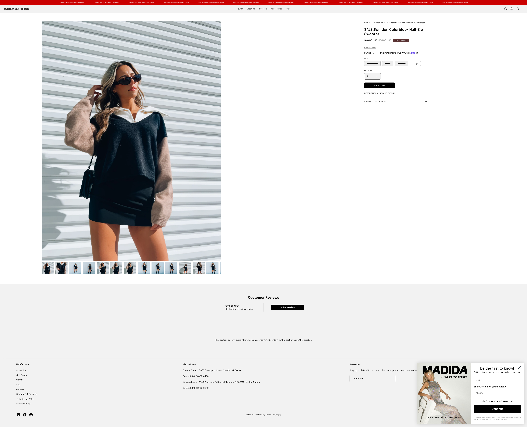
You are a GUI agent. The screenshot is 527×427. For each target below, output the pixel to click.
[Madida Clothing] (16, 9)
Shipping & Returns (26, 394)
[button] (506, 9)
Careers (20, 389)
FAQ (18, 384)
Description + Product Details (379, 93)
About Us (21, 370)
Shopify (278, 415)
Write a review (288, 307)
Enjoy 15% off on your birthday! (490, 387)
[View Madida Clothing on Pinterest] (31, 415)
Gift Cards (21, 375)
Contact (20, 379)
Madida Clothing (258, 415)
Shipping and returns (375, 101)
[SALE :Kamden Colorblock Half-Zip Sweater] (48, 268)
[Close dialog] (519, 367)
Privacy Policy (23, 403)
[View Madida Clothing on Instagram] (18, 415)
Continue (497, 408)
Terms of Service (25, 398)
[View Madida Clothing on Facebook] (25, 415)
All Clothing (377, 23)
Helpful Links (22, 364)
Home (367, 23)
